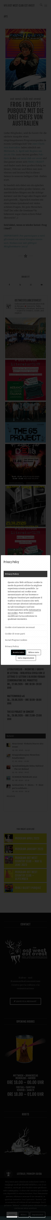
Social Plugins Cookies (16, 640)
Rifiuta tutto (33, 652)
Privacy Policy (12, 574)
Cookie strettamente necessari (20, 627)
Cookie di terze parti (15, 634)
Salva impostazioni (26, 658)
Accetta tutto (18, 652)
